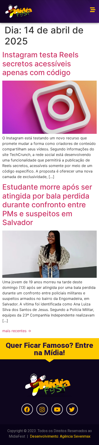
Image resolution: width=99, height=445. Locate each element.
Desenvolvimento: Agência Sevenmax (60, 436)
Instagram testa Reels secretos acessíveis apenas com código (40, 63)
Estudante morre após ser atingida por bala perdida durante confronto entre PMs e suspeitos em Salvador (47, 204)
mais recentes (16, 330)
